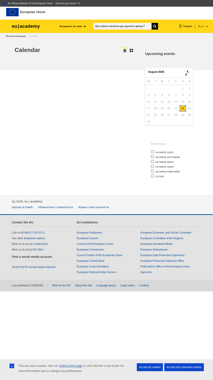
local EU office (35, 249)
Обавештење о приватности (55, 207)
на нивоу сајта (164, 152)
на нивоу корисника (167, 171)
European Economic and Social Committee (165, 232)
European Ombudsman (154, 249)
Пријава (187, 26)
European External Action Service (96, 272)
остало (159, 176)
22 (182, 108)
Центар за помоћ (22, 207)
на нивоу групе (164, 166)
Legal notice (127, 285)
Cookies (144, 285)
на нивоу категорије (167, 157)
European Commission (90, 249)
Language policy (106, 285)
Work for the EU (61, 285)
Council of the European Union (95, 243)
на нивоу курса (164, 161)
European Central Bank (91, 260)
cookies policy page (70, 365)
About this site (83, 285)
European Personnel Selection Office (162, 260)
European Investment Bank (156, 243)
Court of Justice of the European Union (99, 255)
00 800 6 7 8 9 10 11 (33, 232)
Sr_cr (201, 26)
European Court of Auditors (93, 266)
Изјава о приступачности (93, 207)
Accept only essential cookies (184, 367)
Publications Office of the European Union (165, 266)
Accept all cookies (150, 367)
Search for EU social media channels (34, 267)
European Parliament (89, 232)
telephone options (34, 238)
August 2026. (156, 71)
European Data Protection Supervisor (162, 255)
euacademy (26, 26)
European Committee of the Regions (161, 238)
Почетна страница (15, 36)
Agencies (146, 272)
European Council (87, 238)
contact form (41, 243)
